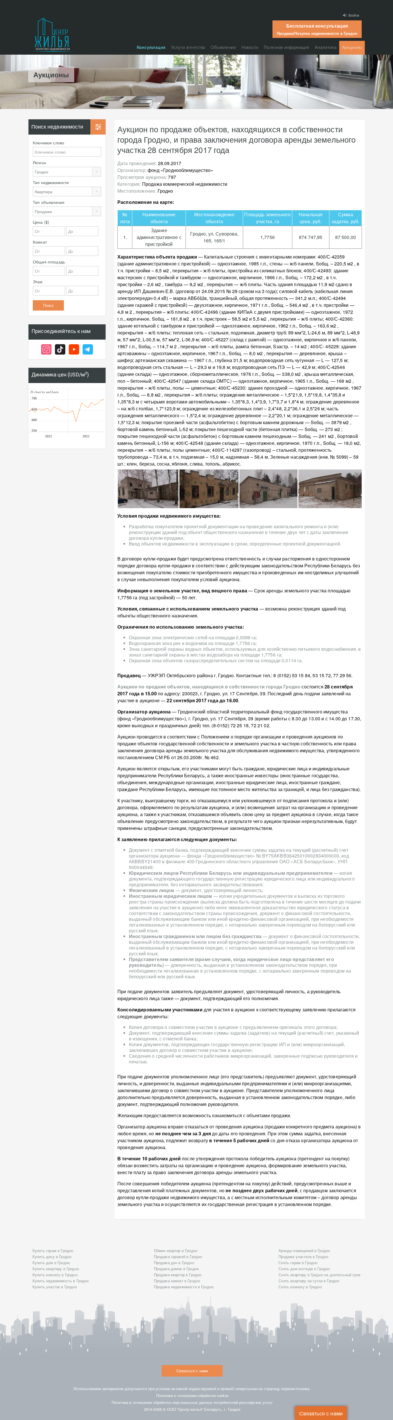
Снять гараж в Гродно (297, 1262)
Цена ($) (41, 222)
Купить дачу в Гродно (52, 1256)
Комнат (40, 242)
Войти (353, 15)
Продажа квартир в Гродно (178, 1274)
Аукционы (352, 47)
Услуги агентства (188, 47)
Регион (39, 162)
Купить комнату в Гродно (55, 1274)
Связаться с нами (321, 1413)
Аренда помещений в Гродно (304, 1250)
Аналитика (325, 47)
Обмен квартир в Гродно (176, 1250)
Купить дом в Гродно (51, 1262)
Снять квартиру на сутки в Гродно (308, 1280)
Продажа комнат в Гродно (177, 1280)
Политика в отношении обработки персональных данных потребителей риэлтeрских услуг (192, 1402)
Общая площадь (49, 262)
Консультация (151, 47)
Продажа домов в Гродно (176, 1268)
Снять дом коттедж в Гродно (304, 1268)
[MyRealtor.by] (52, 35)
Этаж (38, 281)
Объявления (223, 47)
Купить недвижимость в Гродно (61, 1280)
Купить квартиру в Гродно (56, 1268)
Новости (249, 47)
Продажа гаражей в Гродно (178, 1256)
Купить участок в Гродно (55, 1286)
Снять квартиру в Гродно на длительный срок (319, 1274)
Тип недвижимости (51, 182)
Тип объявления (48, 202)
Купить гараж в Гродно (53, 1250)
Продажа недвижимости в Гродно (184, 1286)
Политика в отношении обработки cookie (192, 1395)
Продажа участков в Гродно (303, 1256)
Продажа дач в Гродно (174, 1262)
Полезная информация (286, 47)
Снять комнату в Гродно (300, 1286)
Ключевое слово (48, 143)
